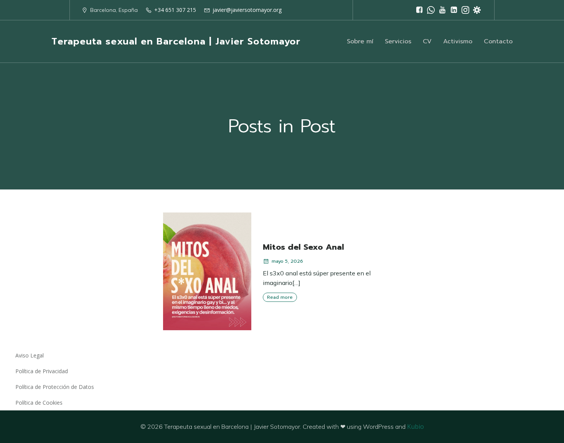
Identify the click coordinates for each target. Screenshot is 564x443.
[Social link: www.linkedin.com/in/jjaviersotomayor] (454, 10)
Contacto (498, 41)
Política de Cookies (39, 402)
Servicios (398, 41)
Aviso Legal (29, 355)
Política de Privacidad (41, 371)
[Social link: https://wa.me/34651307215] (431, 10)
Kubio (415, 426)
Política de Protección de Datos (54, 386)
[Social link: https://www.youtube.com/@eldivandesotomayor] (442, 10)
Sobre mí (360, 41)
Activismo (457, 41)
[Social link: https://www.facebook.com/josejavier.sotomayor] (419, 10)
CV (427, 41)
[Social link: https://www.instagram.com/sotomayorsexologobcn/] (465, 10)
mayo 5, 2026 (287, 261)
